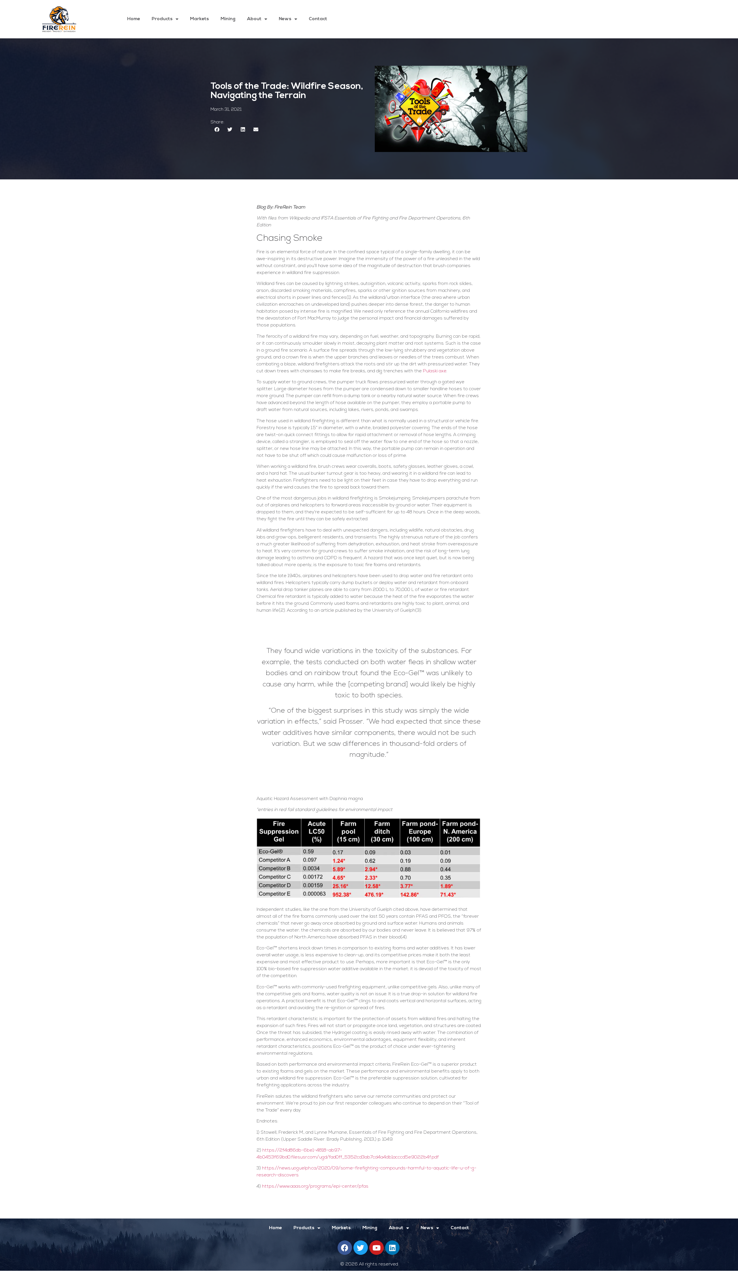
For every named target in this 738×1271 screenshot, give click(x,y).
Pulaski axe (435, 371)
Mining (228, 19)
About (254, 19)
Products (162, 19)
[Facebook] (345, 1247)
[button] (216, 129)
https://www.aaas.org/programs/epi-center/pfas (315, 1186)
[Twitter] (360, 1247)
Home (133, 19)
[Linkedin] (392, 1247)
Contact (318, 19)
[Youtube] (376, 1247)
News (285, 19)
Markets (199, 19)
